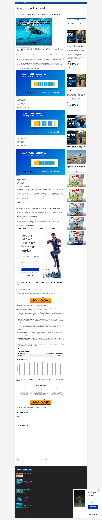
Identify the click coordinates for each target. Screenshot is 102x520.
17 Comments (26, 500)
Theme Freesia (35, 516)
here (24, 68)
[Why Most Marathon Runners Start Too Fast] (76, 157)
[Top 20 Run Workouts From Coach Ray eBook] (76, 195)
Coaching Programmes (54, 14)
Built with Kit (30, 275)
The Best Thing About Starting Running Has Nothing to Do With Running (75, 46)
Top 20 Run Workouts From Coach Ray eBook (76, 200)
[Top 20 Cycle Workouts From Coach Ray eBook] (76, 223)
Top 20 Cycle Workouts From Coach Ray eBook (76, 228)
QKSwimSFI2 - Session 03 (52, 54)
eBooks (23, 14)
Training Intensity (27, 473)
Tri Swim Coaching (38, 55)
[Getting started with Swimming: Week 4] (19, 489)
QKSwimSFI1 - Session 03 (43, 54)
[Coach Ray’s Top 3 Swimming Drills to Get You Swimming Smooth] (19, 479)
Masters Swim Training (29, 54)
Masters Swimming (36, 54)
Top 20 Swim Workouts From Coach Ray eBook (76, 243)
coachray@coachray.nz (21, 222)
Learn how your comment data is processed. (40, 457)
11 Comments (26, 507)
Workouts (44, 14)
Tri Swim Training (44, 55)
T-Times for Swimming (26, 498)
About (18, 14)
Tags (30, 469)
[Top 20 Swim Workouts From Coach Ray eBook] (76, 238)
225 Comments (26, 475)
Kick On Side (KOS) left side (23, 198)
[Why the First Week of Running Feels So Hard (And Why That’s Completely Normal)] (76, 138)
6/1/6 (19, 201)
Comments (24, 469)
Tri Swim (28, 55)
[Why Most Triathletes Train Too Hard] (76, 121)
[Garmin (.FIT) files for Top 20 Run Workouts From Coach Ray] (76, 180)
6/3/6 (19, 202)
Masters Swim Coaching (21, 54)
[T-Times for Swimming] (19, 497)
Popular (19, 469)
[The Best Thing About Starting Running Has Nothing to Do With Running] (76, 36)
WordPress (40, 516)
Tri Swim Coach (32, 55)
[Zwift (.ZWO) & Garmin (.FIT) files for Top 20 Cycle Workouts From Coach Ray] (76, 209)
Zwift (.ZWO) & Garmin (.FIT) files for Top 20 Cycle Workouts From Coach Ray (76, 214)
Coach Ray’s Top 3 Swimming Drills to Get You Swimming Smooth (28, 482)
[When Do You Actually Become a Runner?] (76, 80)
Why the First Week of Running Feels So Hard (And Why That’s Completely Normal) (76, 148)
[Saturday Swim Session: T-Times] (19, 503)
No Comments (19, 52)
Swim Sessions (24, 55)
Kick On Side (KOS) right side (24, 200)
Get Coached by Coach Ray (33, 14)
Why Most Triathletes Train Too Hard (75, 130)
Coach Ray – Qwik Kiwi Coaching (33, 8)
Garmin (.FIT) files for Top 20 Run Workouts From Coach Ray (74, 186)
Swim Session (20, 55)
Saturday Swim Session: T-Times (27, 504)
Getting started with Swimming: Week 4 (27, 491)
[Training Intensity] (19, 473)
